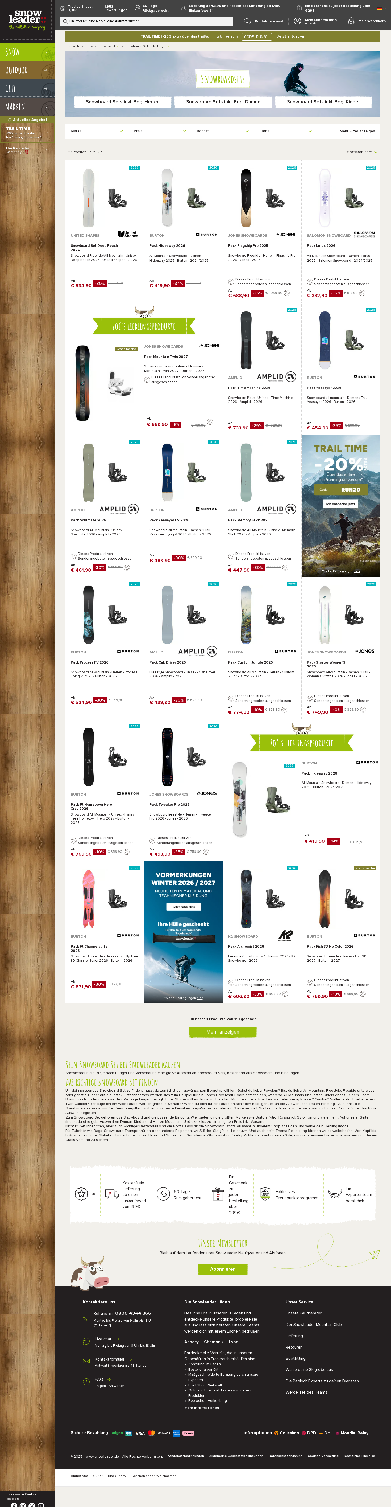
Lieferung (294, 1336)
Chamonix (214, 1342)
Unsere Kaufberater (304, 1313)
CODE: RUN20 (255, 37)
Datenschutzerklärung (285, 1456)
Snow (89, 46)
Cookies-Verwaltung (323, 1456)
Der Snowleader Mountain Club (314, 1324)
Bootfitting (296, 1358)
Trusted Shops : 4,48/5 (80, 8)
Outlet (98, 1476)
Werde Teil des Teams (306, 1392)
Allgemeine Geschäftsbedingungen (236, 1456)
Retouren (294, 1347)
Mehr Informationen (201, 1408)
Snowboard (106, 46)
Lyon (233, 1342)
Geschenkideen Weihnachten (153, 1476)
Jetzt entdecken (291, 36)
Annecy (191, 1342)
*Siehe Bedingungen (341, 571)
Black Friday (117, 1476)
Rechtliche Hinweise (359, 1456)
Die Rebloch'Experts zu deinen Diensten (322, 1381)
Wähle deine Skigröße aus (309, 1369)
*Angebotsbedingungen (186, 1456)
